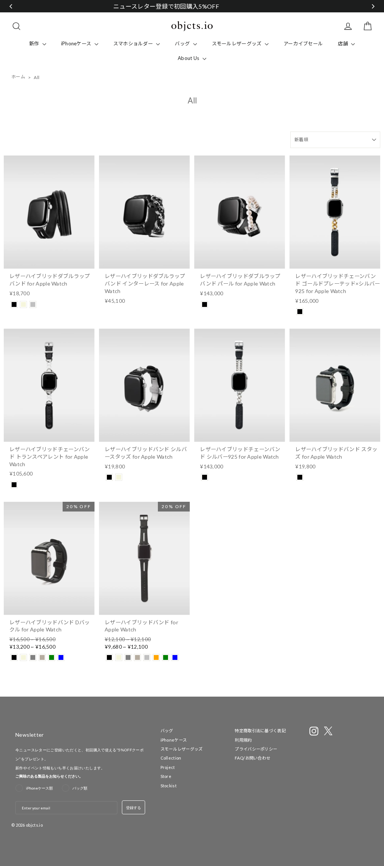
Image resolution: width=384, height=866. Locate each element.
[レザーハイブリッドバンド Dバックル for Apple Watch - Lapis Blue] (61, 657)
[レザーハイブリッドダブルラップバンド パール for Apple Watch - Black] (204, 304)
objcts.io (34, 825)
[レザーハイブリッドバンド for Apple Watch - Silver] (147, 657)
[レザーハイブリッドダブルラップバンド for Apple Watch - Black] (14, 304)
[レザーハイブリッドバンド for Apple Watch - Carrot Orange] (156, 657)
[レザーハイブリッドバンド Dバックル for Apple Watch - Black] (14, 657)
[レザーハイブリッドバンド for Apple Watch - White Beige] (119, 657)
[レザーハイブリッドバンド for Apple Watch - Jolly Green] (165, 657)
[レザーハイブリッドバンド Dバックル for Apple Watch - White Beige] (23, 657)
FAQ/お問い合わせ (252, 757)
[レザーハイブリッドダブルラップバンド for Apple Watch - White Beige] (23, 304)
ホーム (18, 76)
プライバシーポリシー (256, 748)
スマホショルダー (133, 43)
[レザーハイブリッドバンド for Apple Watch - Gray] (128, 657)
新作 (34, 43)
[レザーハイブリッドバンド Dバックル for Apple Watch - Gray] (33, 657)
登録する (133, 807)
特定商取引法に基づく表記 (260, 730)
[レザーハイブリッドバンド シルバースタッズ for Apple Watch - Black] (109, 477)
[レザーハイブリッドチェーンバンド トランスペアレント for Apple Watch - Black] (14, 485)
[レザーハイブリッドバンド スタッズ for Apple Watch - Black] (300, 477)
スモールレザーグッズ (237, 43)
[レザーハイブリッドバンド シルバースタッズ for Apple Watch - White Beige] (119, 477)
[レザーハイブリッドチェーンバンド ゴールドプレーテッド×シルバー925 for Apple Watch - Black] (300, 311)
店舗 (343, 43)
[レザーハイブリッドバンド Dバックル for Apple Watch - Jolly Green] (51, 657)
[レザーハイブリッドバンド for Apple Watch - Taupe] (137, 657)
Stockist (168, 785)
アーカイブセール (303, 43)
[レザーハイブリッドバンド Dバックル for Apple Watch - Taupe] (42, 657)
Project (167, 767)
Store (166, 776)
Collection (171, 757)
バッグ (183, 43)
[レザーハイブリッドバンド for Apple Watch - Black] (109, 657)
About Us (189, 58)
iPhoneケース (77, 43)
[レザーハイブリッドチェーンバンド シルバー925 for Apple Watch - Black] (204, 477)
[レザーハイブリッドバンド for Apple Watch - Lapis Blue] (175, 657)
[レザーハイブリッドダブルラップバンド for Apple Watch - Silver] (33, 304)
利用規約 (243, 739)
